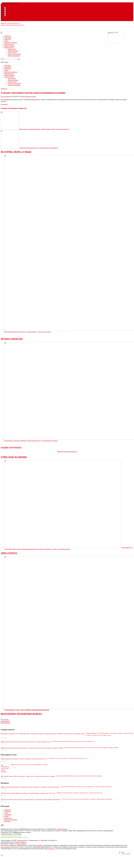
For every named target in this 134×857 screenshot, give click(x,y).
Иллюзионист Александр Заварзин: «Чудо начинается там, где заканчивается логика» (31, 440)
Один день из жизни (14, 54)
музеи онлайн (31, 96)
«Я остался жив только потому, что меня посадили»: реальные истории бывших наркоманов (86, 799)
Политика (7, 36)
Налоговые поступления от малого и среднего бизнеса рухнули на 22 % (68, 758)
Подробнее (4, 104)
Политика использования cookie (11, 835)
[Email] (5, 18)
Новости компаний (14, 55)
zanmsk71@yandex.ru (19, 842)
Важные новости (9, 46)
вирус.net (24, 96)
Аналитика (7, 818)
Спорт (6, 41)
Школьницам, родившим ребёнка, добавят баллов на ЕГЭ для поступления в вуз (44, 129)
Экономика (7, 37)
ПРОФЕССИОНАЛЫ (12, 339)
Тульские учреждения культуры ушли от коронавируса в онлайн (33, 92)
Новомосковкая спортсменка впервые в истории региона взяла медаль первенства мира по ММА (91, 747)
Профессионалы (13, 51)
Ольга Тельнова (6, 96)
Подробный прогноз (7, 5)
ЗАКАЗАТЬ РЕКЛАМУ (11, 20)
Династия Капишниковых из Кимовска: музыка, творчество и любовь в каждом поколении (86, 786)
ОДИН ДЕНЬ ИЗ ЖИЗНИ (14, 457)
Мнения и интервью (10, 42)
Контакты (7, 821)
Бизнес (6, 816)
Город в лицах (12, 52)
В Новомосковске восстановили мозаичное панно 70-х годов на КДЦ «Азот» (73, 741)
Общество (7, 39)
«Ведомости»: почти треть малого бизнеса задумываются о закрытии (29, 764)
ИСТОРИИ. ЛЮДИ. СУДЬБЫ (16, 152)
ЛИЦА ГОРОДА (9, 553)
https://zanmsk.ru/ (63, 829)
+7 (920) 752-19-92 (20, 843)
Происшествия (9, 44)
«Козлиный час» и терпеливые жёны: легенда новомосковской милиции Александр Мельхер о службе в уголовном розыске (68, 548)
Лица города (12, 49)
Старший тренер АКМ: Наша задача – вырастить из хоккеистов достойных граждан (79, 776)
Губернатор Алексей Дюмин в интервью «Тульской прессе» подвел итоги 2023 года (79, 793)
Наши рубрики (9, 47)
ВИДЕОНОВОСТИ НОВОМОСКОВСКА (21, 714)
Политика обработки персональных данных (14, 837)
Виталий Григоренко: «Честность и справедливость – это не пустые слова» (27, 332)
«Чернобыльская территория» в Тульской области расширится (38, 148)
